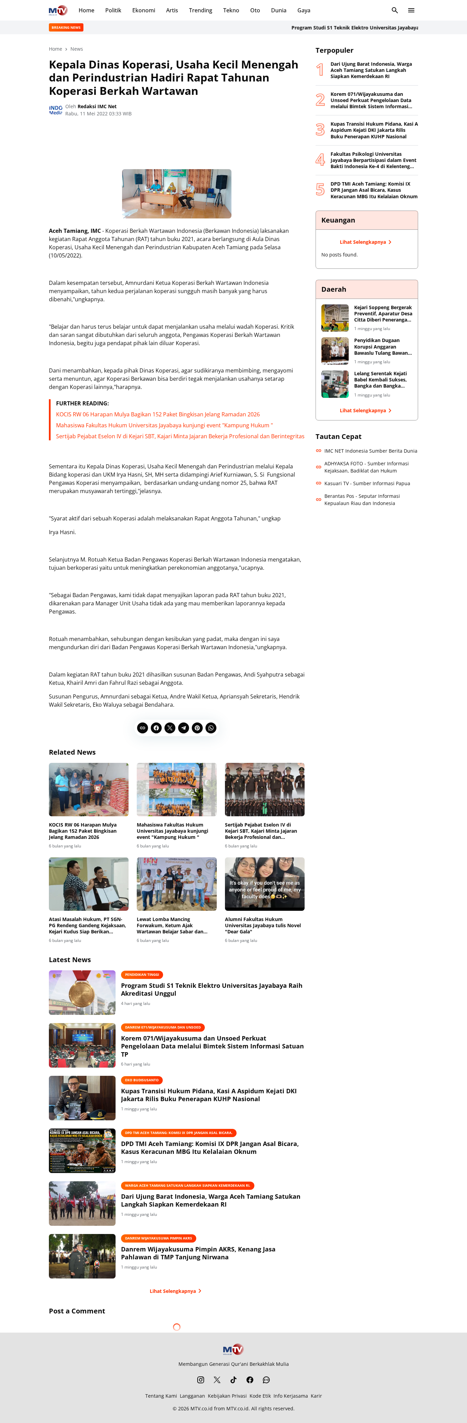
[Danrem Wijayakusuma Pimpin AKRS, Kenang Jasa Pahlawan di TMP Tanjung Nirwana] (82, 1256)
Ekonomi (143, 10)
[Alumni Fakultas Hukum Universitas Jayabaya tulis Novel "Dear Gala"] (265, 884)
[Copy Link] (142, 727)
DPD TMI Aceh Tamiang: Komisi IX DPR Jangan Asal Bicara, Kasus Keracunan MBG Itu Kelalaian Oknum (210, 1148)
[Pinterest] (197, 727)
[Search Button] (395, 10)
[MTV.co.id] (58, 10)
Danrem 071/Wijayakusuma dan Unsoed (163, 1027)
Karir (316, 1396)
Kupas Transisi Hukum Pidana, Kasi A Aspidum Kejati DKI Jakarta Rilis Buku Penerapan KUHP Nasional (209, 1095)
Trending (200, 10)
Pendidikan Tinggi (142, 974)
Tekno (231, 10)
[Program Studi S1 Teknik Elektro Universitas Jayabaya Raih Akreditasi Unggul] (82, 992)
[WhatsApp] (210, 727)
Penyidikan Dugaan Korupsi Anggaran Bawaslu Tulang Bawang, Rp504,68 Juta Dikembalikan (383, 346)
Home (86, 10)
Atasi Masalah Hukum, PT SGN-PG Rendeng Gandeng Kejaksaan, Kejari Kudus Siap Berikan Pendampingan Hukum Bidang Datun (87, 925)
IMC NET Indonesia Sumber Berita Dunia (370, 451)
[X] (169, 727)
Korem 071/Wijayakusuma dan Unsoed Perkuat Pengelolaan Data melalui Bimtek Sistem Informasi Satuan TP (212, 1046)
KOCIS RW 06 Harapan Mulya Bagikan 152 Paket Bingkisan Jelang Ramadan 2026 (158, 414)
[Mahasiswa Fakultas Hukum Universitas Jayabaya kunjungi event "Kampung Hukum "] (176, 789)
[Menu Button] (411, 10)
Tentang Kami (161, 1396)
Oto (255, 10)
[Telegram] (183, 727)
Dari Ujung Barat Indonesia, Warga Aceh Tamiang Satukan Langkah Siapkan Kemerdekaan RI (211, 1200)
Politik (113, 10)
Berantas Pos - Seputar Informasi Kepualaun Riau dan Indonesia (362, 499)
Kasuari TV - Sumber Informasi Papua (367, 483)
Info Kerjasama (290, 1396)
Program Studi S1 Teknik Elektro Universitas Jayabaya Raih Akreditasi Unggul (355, 27)
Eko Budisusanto (142, 1080)
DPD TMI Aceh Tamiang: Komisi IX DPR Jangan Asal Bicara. (178, 1132)
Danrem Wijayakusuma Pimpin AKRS (158, 1238)
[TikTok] (233, 1380)
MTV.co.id (201, 1408)
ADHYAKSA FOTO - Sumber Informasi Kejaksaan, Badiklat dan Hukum (366, 467)
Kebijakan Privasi (227, 1396)
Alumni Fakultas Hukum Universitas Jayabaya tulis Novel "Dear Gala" (263, 925)
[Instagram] (201, 1380)
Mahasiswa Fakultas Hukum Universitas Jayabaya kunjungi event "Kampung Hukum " (164, 425)
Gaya (303, 10)
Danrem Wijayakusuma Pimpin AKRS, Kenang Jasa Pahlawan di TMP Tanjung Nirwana (198, 1253)
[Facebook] (156, 727)
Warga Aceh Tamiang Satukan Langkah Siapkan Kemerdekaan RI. (187, 1185)
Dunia (278, 10)
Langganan (192, 1396)
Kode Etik (260, 1396)
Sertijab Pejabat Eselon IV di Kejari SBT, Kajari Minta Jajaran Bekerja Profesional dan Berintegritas (180, 436)
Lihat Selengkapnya (173, 1291)
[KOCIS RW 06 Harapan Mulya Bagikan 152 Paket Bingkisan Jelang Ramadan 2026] (89, 789)
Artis (172, 10)
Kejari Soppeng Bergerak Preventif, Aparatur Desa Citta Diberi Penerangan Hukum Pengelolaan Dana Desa (383, 313)
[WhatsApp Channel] (266, 1380)
